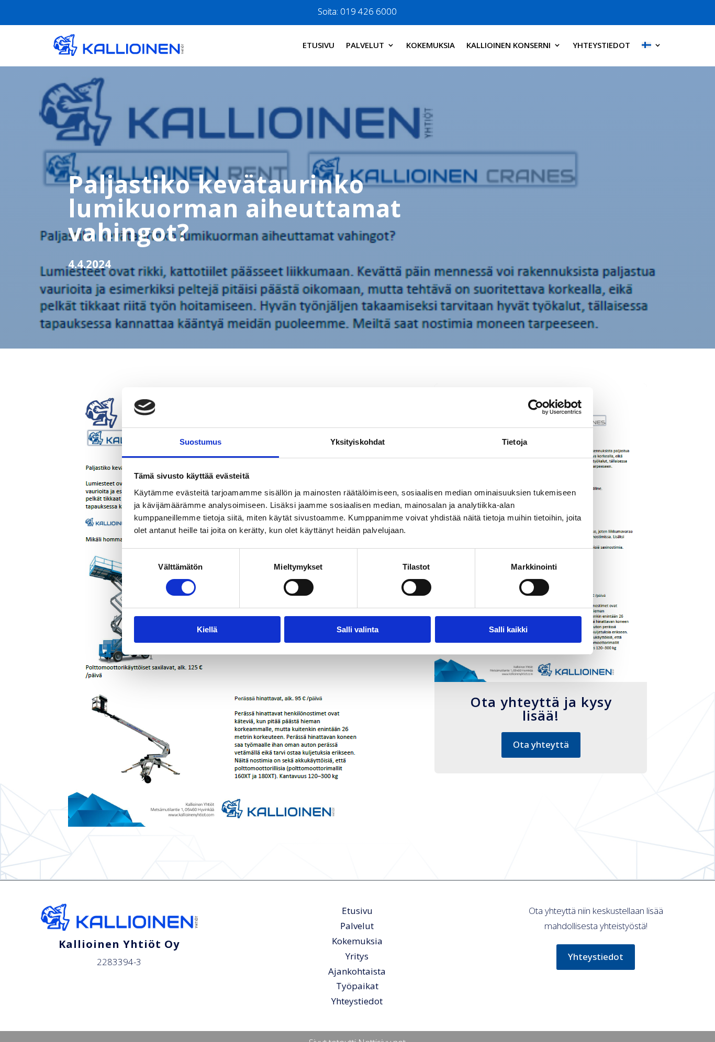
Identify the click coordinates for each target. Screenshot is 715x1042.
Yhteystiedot (601, 45)
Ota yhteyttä (541, 744)
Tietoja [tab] (514, 441)
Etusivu (318, 45)
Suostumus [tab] (201, 441)
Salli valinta (357, 629)
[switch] (299, 587)
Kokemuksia (430, 45)
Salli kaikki (508, 629)
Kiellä (207, 629)
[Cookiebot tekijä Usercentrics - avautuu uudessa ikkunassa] (536, 407)
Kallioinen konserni (508, 45)
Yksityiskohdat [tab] (357, 441)
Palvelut (365, 45)
